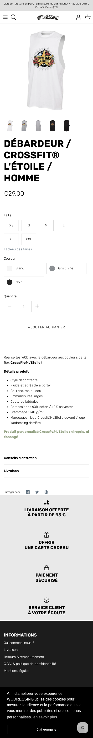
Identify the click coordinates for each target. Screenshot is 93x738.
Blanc (20, 268)
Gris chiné (65, 268)
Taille (7, 215)
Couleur (10, 259)
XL (11, 239)
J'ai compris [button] (46, 729)
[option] (46, 70)
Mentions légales (16, 671)
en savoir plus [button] (45, 717)
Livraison (11, 471)
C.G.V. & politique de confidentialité (30, 664)
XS (11, 225)
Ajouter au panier (46, 327)
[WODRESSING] (47, 17)
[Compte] (77, 17)
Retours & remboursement (24, 657)
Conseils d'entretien (20, 458)
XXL (29, 239)
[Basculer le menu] (5, 17)
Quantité (10, 296)
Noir (19, 282)
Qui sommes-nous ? (19, 643)
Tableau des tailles (18, 249)
